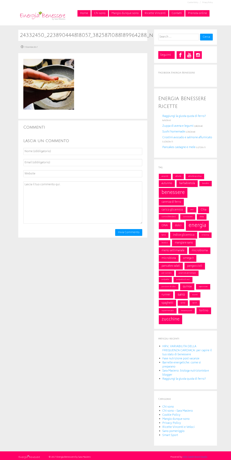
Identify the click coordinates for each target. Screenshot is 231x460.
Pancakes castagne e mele (178, 147)
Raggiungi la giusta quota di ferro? (184, 116)
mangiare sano (184, 242)
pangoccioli (194, 266)
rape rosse (203, 286)
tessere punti (186, 310)
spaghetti (167, 303)
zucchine (170, 319)
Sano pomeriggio (173, 431)
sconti (195, 294)
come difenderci (168, 216)
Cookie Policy (171, 415)
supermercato (167, 310)
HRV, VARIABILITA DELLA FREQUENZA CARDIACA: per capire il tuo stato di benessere (187, 350)
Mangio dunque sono (176, 419)
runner (165, 294)
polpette (165, 279)
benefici (205, 183)
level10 (164, 242)
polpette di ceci (183, 279)
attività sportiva (194, 176)
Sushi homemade (173, 131)
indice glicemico (183, 235)
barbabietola (187, 183)
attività (178, 176)
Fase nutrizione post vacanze (180, 358)
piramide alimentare (187, 273)
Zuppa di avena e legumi (177, 126)
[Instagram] (198, 55)
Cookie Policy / (194, 2)
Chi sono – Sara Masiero (177, 411)
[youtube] (189, 55)
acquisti (164, 176)
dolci (178, 225)
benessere (173, 193)
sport (194, 303)
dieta (202, 216)
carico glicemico (172, 209)
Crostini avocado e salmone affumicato (187, 137)
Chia (203, 209)
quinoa (187, 286)
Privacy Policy (207, 2)
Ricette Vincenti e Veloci (178, 427)
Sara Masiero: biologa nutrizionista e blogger (185, 372)
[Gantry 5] (42, 15)
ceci (192, 209)
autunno (166, 183)
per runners (166, 273)
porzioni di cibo (168, 286)
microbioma (200, 250)
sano (181, 295)
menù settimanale (172, 250)
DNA (164, 225)
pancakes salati (170, 266)
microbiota (168, 258)
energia (197, 225)
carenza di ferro (171, 202)
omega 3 (188, 258)
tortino (203, 310)
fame (163, 235)
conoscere (187, 216)
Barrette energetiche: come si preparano (181, 364)
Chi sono (168, 407)
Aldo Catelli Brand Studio (195, 457)
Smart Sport (170, 435)
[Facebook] (180, 55)
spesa (182, 303)
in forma (205, 235)
